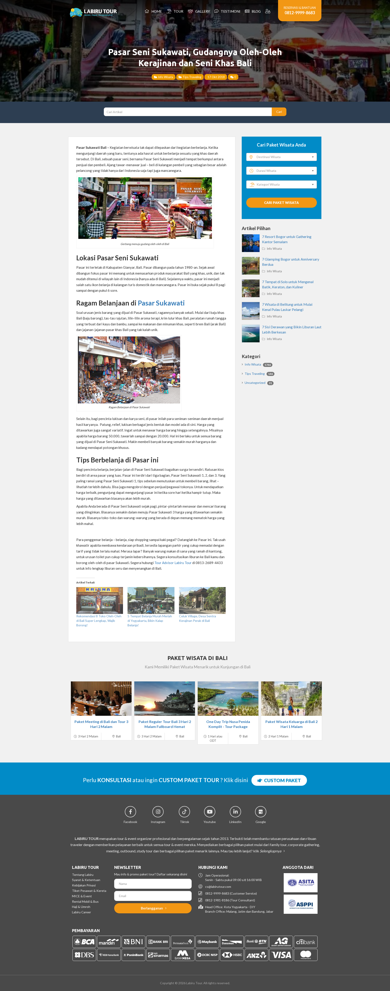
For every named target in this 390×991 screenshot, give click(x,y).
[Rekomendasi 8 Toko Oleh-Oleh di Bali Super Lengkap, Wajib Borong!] (99, 600)
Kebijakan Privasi (84, 885)
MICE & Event (82, 896)
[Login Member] (268, 11)
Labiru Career (81, 912)
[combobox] (281, 157)
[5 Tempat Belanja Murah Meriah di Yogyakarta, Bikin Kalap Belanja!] (151, 600)
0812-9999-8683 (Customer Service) (231, 893)
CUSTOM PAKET (281, 780)
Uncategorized (258, 383)
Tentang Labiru (82, 875)
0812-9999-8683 (300, 12)
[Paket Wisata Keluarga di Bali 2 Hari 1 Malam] (291, 698)
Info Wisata (165, 77)
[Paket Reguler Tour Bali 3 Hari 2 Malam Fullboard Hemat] (164, 698)
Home (156, 11)
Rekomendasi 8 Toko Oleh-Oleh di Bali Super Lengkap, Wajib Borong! (98, 620)
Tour (177, 11)
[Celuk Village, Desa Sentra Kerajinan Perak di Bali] (202, 600)
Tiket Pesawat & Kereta (89, 891)
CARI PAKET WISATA (281, 203)
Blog (255, 11)
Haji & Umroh (81, 907)
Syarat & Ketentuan (86, 880)
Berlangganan (152, 908)
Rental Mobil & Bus (85, 901)
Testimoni (229, 11)
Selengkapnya (271, 851)
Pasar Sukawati (161, 303)
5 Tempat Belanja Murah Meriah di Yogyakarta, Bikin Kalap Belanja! (150, 620)
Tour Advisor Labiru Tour (173, 563)
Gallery (202, 11)
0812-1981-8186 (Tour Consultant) (230, 900)
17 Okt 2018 (216, 77)
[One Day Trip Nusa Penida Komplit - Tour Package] (228, 698)
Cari (279, 112)
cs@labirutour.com (218, 886)
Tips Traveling (191, 77)
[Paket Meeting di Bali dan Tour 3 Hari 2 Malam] (101, 698)
